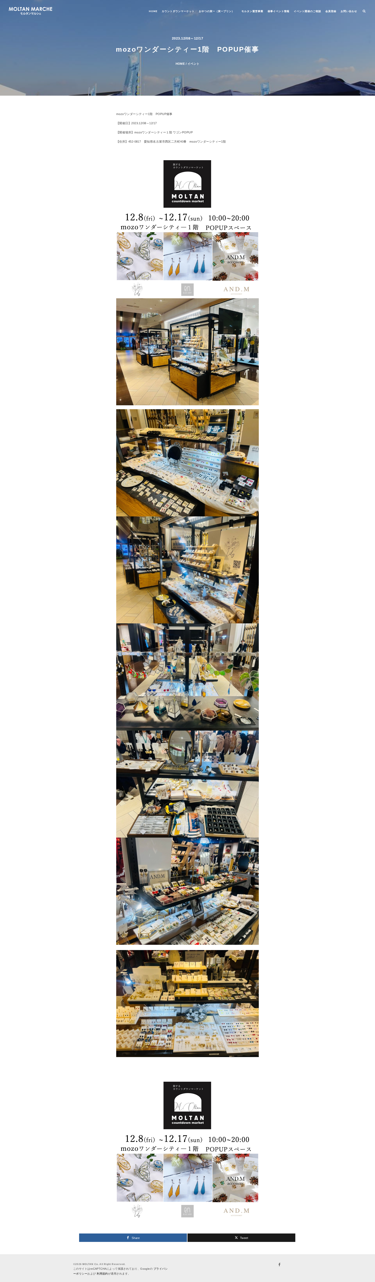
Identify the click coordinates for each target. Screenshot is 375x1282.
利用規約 (102, 1273)
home (153, 11)
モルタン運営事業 (252, 11)
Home (180, 63)
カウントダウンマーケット (178, 11)
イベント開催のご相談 (307, 11)
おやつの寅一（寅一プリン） (218, 11)
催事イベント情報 (278, 11)
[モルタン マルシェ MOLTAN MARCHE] (30, 10)
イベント (194, 63)
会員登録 (330, 11)
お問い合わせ (349, 11)
